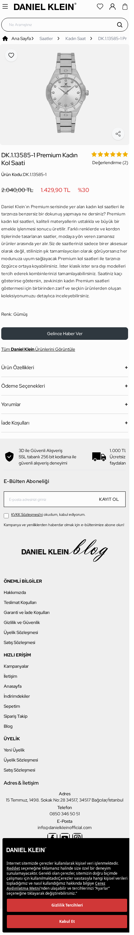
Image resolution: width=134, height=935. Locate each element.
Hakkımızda (15, 589)
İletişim (10, 673)
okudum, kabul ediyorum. (48, 511)
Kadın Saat (75, 38)
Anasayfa (13, 683)
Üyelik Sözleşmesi (21, 629)
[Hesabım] (112, 6)
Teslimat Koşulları (20, 599)
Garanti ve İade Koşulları (27, 609)
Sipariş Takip (15, 713)
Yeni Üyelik (14, 746)
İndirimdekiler (17, 693)
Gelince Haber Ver (65, 330)
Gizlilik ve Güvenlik (22, 619)
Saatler (46, 38)
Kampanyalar (16, 663)
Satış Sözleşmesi (19, 639)
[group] (64, 92)
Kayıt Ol (109, 496)
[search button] (119, 24)
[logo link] (45, 6)
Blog (8, 723)
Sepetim (12, 703)
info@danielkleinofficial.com (65, 824)
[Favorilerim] (100, 6)
